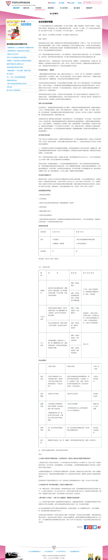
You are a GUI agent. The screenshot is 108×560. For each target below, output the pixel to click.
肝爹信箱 (9, 87)
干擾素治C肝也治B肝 (13, 54)
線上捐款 (72, 3)
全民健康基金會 (74, 551)
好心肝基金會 (49, 551)
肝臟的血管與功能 (12, 80)
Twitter (95, 527)
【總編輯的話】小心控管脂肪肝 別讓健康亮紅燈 (20, 47)
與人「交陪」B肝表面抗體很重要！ (17, 77)
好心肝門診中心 (61, 551)
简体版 (80, 3)
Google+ (90, 527)
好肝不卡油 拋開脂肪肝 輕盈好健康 (16, 57)
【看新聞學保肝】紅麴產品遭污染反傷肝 (18, 51)
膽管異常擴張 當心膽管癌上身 (15, 64)
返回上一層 (27, 24)
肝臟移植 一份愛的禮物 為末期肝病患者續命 (19, 60)
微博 (99, 527)
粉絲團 (62, 3)
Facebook (86, 527)
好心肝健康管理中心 (35, 551)
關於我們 (16, 8)
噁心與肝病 (10, 74)
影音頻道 (52, 3)
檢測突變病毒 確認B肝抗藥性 (15, 67)
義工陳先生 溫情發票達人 (14, 90)
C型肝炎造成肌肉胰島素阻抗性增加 (17, 83)
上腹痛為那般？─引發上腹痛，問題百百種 (18, 70)
